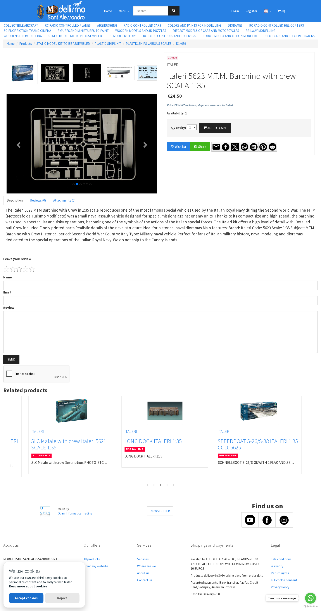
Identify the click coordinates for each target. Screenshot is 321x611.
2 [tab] (154, 485)
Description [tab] (15, 200)
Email (7, 292)
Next (314, 439)
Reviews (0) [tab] (38, 200)
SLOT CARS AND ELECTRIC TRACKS (290, 36)
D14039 (181, 43)
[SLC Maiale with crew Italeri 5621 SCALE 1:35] (67, 411)
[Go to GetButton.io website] (311, 606)
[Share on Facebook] (225, 147)
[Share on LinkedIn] (254, 147)
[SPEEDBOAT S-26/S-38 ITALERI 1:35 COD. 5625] (254, 411)
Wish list (180, 147)
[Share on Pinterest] (263, 147)
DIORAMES (235, 25)
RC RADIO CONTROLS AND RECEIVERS (169, 36)
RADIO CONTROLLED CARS (142, 25)
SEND (11, 359)
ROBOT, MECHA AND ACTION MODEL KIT (231, 36)
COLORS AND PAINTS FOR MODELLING (194, 25)
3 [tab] (160, 485)
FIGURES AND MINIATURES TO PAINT (83, 31)
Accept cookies (26, 598)
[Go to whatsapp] (310, 598)
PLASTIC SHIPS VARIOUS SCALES (148, 43)
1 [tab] (147, 485)
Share (202, 147)
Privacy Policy (280, 587)
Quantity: (178, 128)
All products (92, 559)
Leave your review (17, 259)
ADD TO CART (217, 128)
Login (235, 11)
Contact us (144, 580)
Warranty (277, 566)
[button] (267, 11)
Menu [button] (123, 11)
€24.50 (174, 96)
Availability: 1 (177, 113)
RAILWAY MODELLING (260, 31)
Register (251, 11)
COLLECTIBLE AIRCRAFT (21, 25)
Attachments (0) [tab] (64, 200)
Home (108, 11)
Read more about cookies (28, 586)
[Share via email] (216, 147)
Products (25, 43)
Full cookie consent (284, 580)
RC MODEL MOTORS (122, 36)
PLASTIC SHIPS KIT (108, 43)
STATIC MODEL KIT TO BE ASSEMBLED (75, 36)
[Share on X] (235, 147)
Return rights (280, 573)
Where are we (146, 566)
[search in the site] (173, 11)
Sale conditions (281, 559)
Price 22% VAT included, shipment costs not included (200, 105)
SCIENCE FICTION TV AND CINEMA (27, 31)
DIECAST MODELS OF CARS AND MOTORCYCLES (206, 31)
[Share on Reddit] (272, 147)
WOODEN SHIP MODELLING (23, 36)
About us (143, 573)
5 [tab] (173, 485)
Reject (62, 598)
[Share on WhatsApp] (244, 147)
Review (8, 308)
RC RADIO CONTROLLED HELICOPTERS (276, 25)
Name (7, 277)
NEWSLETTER (160, 511)
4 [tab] (167, 485)
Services (143, 559)
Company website (96, 566)
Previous (6, 439)
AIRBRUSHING (107, 25)
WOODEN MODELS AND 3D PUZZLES (140, 31)
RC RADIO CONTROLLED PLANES (68, 25)
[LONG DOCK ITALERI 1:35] (160, 411)
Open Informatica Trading (75, 513)
